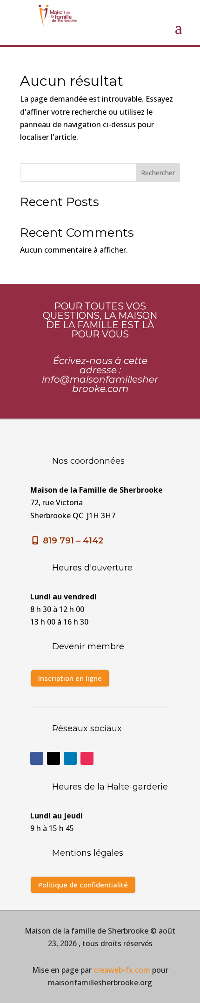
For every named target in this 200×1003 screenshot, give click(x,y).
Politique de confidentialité (83, 884)
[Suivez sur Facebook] (36, 758)
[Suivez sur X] (53, 758)
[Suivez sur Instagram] (86, 758)
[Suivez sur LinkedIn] (70, 758)
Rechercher (158, 172)
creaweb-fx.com (121, 970)
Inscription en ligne (70, 678)
